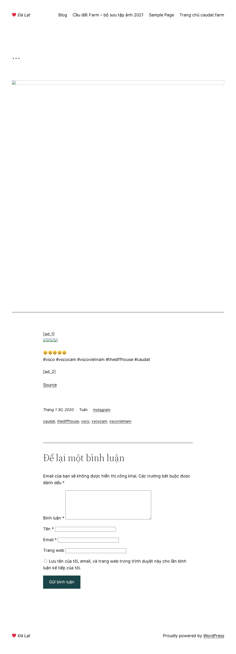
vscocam (99, 421)
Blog (62, 14)
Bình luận (53, 518)
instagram (101, 409)
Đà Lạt (23, 14)
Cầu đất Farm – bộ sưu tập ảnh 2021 (108, 14)
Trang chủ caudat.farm (202, 14)
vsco (85, 421)
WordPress (213, 635)
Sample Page (161, 14)
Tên (48, 528)
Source (50, 384)
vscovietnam (120, 421)
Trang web (53, 550)
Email (50, 539)
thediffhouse (68, 421)
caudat (49, 421)
